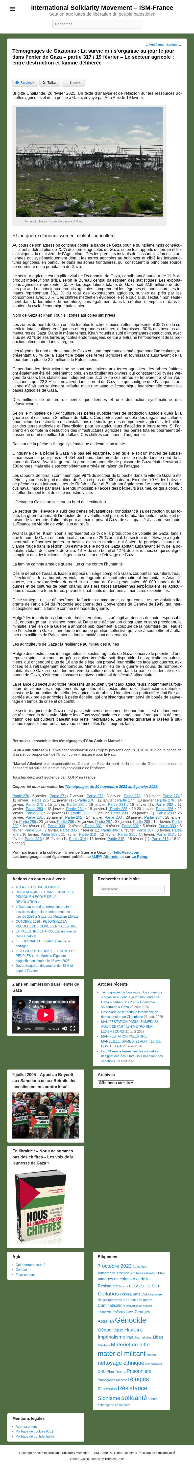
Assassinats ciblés (150, 1273)
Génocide (130, 1320)
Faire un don (25, 1275)
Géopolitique (110, 1329)
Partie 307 (145, 830)
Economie (105, 1312)
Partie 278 (165, 800)
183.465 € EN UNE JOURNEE (38, 887)
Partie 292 (73, 817)
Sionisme (109, 1398)
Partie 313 (33, 839)
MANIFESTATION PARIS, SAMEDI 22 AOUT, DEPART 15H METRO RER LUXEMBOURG (129, 1026)
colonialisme (130, 1294)
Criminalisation (111, 1305)
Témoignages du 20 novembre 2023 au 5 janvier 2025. (111, 786)
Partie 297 (103, 821)
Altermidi (111, 856)
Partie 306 (109, 830)
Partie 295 (27, 821)
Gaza (130, 1312)
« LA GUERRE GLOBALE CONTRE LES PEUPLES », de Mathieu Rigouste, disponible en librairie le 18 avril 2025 (46, 956)
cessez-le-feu (144, 1285)
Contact (21, 1270)
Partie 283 (34, 809)
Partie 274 (171, 796)
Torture (153, 1399)
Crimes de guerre (140, 1300)
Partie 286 (164, 809)
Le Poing (139, 856)
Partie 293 (113, 817)
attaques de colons (115, 1279)
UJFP (96, 856)
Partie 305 (68, 830)
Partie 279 (34, 804)
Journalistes (143, 1337)
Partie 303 (167, 826)
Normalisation (153, 1363)
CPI (125, 1300)
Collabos (108, 1293)
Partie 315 (115, 839)
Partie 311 (126, 834)
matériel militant (122, 1353)
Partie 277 (125, 800)
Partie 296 (65, 821)
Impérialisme (111, 1337)
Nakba (151, 1355)
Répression (107, 1389)
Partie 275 (40, 800)
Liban (158, 1337)
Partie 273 (132, 796)
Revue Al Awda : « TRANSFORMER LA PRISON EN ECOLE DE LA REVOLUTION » (45, 897)
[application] (45, 1014)
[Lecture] (18, 1028)
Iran (129, 1337)
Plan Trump (116, 1371)
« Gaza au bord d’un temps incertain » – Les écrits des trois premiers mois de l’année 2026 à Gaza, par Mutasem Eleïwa (47, 911)
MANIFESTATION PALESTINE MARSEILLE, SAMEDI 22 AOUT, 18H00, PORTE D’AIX (131, 1041)
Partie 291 (34, 817)
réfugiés (138, 1379)
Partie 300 (56, 826)
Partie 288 (79, 813)
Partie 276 (85, 800)
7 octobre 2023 (115, 1266)
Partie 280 (75, 804)
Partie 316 (160, 839)
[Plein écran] (72, 1028)
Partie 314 (77, 839)
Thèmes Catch (115, 1459)
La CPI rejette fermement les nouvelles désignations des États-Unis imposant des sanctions (132, 1056)
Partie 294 (152, 817)
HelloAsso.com (125, 852)
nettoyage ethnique (121, 1363)
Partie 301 (92, 826)
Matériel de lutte (130, 1344)
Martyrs (104, 1345)
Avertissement (26, 1426)
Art (132, 1273)
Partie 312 (165, 834)
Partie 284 (75, 809)
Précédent (154, 45)
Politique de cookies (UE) (34, 1431)
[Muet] (64, 1028)
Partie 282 (164, 804)
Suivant (174, 45)
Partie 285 (117, 809)
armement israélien (113, 1273)
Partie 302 (130, 826)
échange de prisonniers (114, 1405)
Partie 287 (34, 813)
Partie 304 (33, 830)
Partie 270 (20, 796)
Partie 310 (87, 834)
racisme (121, 1380)
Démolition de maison (139, 1305)
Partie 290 (165, 813)
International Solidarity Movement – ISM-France (102, 7)
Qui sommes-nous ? (30, 1265)
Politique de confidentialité (35, 1436)
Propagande (106, 1380)
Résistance (132, 1388)
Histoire (133, 1329)
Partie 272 (95, 796)
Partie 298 (141, 821)
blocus (123, 1286)
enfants (119, 1312)
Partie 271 (58, 796)
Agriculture (140, 1267)
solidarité (134, 1397)
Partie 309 (49, 834)
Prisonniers (139, 1371)
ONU (102, 1372)
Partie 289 (119, 813)
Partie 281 (116, 804)
